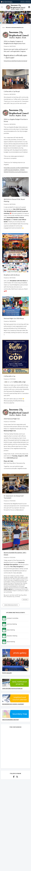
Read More (25, 599)
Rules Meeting (11, 630)
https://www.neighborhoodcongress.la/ (15, 61)
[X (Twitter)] (17, 777)
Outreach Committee (12, 618)
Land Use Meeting (12, 624)
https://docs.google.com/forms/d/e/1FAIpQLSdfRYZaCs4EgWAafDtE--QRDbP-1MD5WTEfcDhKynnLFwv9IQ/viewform (16, 170)
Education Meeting (12, 635)
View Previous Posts (11, 605)
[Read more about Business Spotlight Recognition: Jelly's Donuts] (15, 549)
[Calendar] (29, 7)
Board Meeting (11, 641)
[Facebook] (13, 777)
